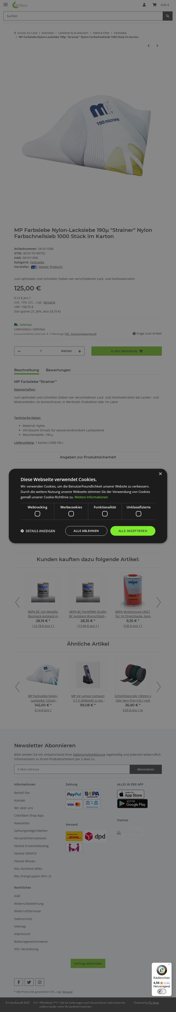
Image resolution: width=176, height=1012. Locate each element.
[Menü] (169, 965)
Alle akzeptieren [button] (132, 531)
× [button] (160, 474)
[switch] (162, 991)
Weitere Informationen (91, 497)
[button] (38, 531)
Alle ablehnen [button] (86, 531)
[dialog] (88, 506)
